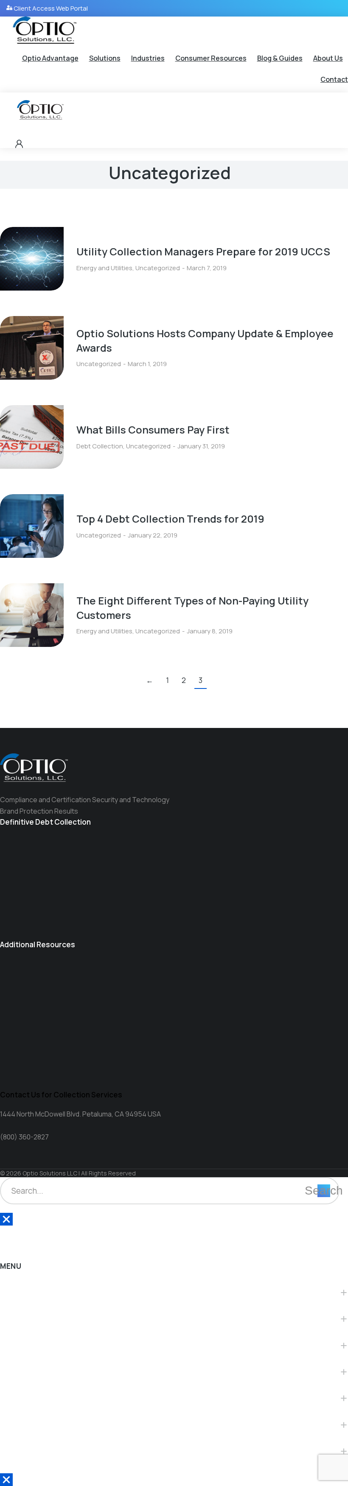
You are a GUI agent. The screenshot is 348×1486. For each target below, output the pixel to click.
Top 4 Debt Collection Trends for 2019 (170, 519)
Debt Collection (99, 446)
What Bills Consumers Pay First (153, 430)
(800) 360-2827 (24, 1137)
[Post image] (32, 259)
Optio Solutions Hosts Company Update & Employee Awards (205, 340)
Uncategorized (157, 267)
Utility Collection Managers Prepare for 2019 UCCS (203, 251)
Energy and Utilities (104, 267)
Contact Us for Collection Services (61, 1095)
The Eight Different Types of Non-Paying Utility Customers (192, 607)
